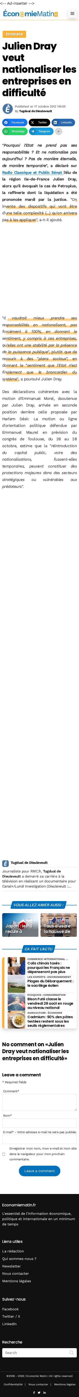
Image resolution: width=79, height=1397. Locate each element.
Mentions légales (16, 1281)
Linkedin (9, 1324)
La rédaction (13, 1251)
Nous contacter (15, 1273)
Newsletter (11, 1266)
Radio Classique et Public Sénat (33, 172)
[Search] (72, 1352)
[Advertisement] (39, 269)
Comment (11, 1091)
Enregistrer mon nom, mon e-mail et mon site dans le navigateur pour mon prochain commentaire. (43, 1154)
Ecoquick (14, 34)
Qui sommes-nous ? (19, 1259)
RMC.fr (36, 871)
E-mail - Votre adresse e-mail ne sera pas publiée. (40, 1132)
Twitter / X (11, 1316)
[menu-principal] (72, 13)
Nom (7, 1115)
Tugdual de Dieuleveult (29, 862)
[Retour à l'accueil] (30, 13)
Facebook (10, 1309)
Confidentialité (13, 1384)
